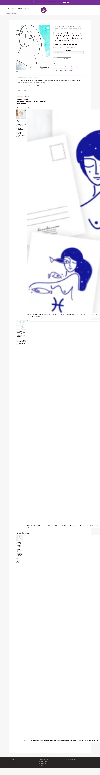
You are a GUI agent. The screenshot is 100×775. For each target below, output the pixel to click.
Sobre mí (20, 8)
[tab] (19, 77)
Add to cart (64, 58)
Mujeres (64, 26)
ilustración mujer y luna (59, 68)
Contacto (26, 8)
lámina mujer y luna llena (62, 70)
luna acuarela (72, 70)
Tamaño (68, 50)
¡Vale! (66, 2)
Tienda (12, 8)
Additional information (30, 77)
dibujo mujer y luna (60, 67)
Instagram (11, 762)
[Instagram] (91, 10)
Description (19, 77)
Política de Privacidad (43, 763)
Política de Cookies (42, 761)
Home (54, 26)
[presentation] (15, 8)
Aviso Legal (40, 765)
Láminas (59, 26)
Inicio (7, 8)
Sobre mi (11, 759)
